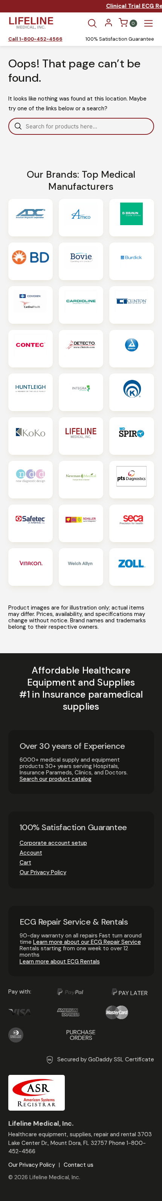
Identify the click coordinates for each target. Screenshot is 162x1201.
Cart (25, 862)
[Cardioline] (81, 305)
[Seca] (131, 523)
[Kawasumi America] (131, 392)
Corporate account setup (53, 843)
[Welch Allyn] (81, 567)
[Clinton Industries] (131, 305)
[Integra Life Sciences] (81, 392)
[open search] (92, 23)
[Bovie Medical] (81, 261)
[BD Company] (30, 261)
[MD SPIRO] (131, 436)
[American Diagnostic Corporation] (30, 217)
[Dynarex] (131, 348)
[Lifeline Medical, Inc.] (81, 436)
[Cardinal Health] (30, 305)
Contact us (78, 1165)
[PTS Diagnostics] (131, 479)
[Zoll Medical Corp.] (131, 567)
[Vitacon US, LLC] (30, 567)
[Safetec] (30, 523)
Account (31, 853)
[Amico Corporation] (81, 217)
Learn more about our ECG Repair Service (87, 942)
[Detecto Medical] (81, 348)
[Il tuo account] (108, 25)
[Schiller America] (81, 523)
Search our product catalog (56, 779)
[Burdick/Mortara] (131, 261)
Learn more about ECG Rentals (60, 961)
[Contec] (30, 348)
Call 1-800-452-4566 (35, 39)
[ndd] (30, 479)
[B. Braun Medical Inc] (131, 217)
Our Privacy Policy (43, 872)
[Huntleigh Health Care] (30, 392)
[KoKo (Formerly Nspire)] (30, 436)
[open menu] (148, 23)
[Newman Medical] (81, 479)
